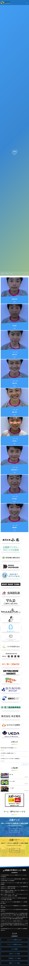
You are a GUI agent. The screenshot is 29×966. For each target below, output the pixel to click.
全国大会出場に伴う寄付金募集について (9, 747)
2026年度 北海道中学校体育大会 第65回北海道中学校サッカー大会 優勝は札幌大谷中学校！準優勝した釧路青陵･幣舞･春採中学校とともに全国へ (14, 925)
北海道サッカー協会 (14, 958)
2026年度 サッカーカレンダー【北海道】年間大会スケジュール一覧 (14, 921)
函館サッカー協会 (14, 963)
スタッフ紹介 (12, 781)
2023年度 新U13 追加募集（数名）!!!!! (8, 753)
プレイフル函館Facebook (14, 940)
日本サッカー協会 (14, 953)
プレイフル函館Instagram (14, 944)
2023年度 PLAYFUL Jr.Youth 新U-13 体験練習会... (10, 758)
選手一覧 (11, 774)
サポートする (14, 830)
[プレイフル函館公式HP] (6, 2)
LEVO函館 (14, 949)
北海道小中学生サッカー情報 (15, 870)
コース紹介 (11, 788)
